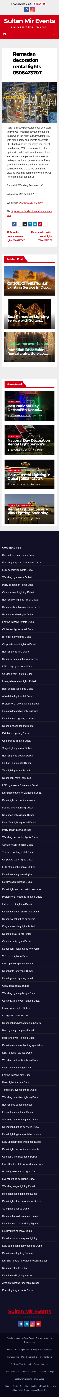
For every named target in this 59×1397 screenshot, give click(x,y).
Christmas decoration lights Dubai (21, 911)
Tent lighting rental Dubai (16, 770)
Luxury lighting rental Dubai (17, 1231)
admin (38, 416)
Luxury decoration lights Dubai (19, 681)
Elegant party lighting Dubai (17, 1112)
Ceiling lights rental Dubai (16, 763)
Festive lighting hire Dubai (16, 1075)
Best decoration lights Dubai (17, 689)
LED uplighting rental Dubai (17, 963)
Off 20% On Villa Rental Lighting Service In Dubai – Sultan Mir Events (29, 287)
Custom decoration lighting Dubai (20, 711)
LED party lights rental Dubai (18, 666)
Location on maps (46, 1371)
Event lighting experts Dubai (17, 1290)
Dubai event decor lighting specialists (23, 1045)
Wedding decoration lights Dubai (20, 837)
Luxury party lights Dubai (16, 1008)
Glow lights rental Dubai (15, 986)
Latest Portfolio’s (12, 1371)
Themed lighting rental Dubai (18, 852)
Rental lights (14, 402)
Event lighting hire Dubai (15, 651)
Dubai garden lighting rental (17, 978)
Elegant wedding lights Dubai (18, 926)
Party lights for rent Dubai (16, 1082)
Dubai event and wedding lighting (20, 1223)
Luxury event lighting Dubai (17, 882)
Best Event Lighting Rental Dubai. (29, 1379)
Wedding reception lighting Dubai (20, 1097)
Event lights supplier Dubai (17, 1104)
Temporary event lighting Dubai (19, 1090)
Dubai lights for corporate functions (21, 1201)
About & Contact (29, 1371)
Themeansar (29, 1342)
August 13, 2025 (19, 519)
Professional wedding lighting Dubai (22, 896)
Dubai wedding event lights (17, 874)
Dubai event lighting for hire (17, 1253)
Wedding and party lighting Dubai (20, 1060)
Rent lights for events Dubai (17, 971)
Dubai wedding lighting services (20, 659)
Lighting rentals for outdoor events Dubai (24, 1260)
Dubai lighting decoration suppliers (21, 1023)
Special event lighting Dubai (17, 844)
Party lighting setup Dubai (16, 830)
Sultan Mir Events (29, 21)
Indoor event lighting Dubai (17, 904)
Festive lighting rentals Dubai (18, 622)
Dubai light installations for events (20, 948)
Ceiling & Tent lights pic (41, 1349)
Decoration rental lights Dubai (18, 555)
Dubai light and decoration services (21, 889)
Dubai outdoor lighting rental (18, 726)
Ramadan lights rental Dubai (18, 815)
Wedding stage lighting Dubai (18, 1186)
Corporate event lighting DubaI (19, 644)
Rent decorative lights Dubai (18, 614)
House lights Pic (22, 1349)
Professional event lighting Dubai (20, 703)
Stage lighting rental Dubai (17, 748)
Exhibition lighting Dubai (15, 733)
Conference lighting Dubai (16, 740)
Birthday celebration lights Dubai (20, 1171)
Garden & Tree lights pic (21, 1364)
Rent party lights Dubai (15, 1268)
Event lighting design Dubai (17, 755)
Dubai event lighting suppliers (18, 919)
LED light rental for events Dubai (20, 785)
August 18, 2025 (19, 484)
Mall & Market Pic (29, 1357)
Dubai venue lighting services (18, 718)
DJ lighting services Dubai (16, 1015)
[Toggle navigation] (54, 34)
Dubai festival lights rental (16, 934)
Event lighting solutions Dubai (18, 1179)
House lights (14, 471)
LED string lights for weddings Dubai (22, 1246)
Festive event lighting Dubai (17, 807)
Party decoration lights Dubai (18, 585)
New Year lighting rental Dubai (19, 822)
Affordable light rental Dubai (17, 696)
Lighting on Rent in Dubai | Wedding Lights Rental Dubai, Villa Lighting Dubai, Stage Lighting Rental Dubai (29, 1388)
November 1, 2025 (20, 450)
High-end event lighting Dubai (18, 1038)
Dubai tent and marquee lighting (20, 1238)
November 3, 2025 (20, 416)
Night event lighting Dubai (16, 1067)
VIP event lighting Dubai (15, 956)
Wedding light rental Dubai (17, 577)
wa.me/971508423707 (31, 202)
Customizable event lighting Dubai (21, 1000)
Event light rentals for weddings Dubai (23, 1164)
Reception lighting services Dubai (20, 1127)
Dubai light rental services (16, 778)
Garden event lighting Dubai (17, 674)
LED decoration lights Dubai (17, 570)
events (11, 505)
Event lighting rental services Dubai (21, 562)
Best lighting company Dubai (18, 1030)
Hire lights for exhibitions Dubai (19, 1194)
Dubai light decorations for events (20, 1149)
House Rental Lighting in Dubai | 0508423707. (29, 477)
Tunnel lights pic (41, 1364)
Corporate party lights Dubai (17, 859)
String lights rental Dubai (15, 1208)
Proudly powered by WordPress (21, 1338)
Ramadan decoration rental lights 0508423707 (41, 236)
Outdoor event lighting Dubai (18, 592)
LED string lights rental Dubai (18, 867)
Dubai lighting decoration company (21, 1216)
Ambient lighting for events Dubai (20, 1283)
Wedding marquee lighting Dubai (20, 1119)
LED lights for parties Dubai (17, 1052)
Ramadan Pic (13, 1357)
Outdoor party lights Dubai (16, 941)
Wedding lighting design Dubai (19, 993)
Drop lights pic (45, 1357)
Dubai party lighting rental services (21, 607)
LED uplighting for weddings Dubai (21, 1142)
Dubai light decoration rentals (18, 800)
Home (9, 1349)
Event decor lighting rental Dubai (20, 599)
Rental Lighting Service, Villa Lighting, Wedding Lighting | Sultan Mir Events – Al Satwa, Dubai (29, 515)
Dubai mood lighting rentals (17, 1275)
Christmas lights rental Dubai (18, 629)
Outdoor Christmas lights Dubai (19, 1156)
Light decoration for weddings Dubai (22, 792)
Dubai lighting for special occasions (21, 1134)
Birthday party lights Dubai (16, 637)
